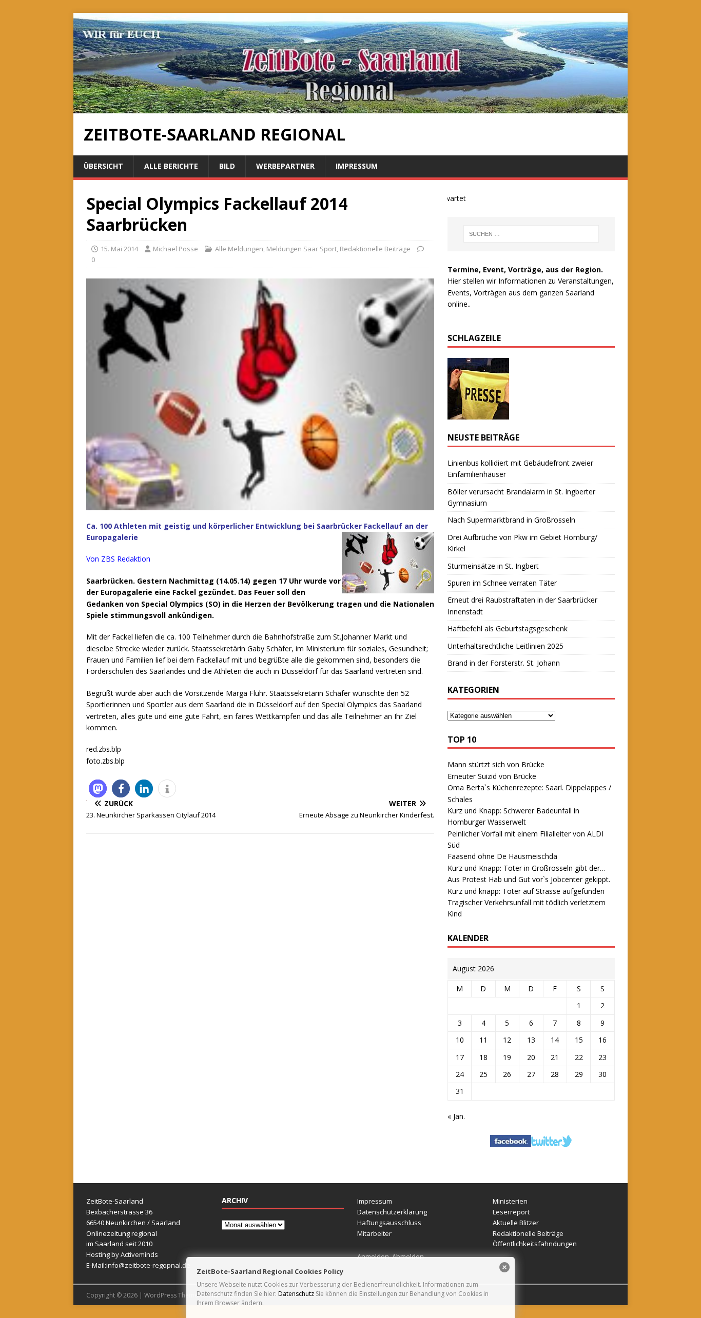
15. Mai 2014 (119, 248)
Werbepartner (285, 166)
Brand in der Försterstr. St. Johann (503, 663)
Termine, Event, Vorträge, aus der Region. (525, 269)
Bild (227, 166)
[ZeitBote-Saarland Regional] (350, 107)
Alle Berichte (171, 166)
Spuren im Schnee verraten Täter (502, 583)
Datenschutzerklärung (392, 1211)
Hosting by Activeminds (122, 1254)
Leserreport (511, 1211)
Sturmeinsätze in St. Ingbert (493, 566)
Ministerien (510, 1201)
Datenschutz (296, 1293)
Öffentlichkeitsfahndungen (535, 1243)
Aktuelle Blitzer (516, 1222)
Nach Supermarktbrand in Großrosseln (511, 520)
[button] (98, 788)
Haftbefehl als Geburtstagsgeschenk (507, 628)
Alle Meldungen (239, 248)
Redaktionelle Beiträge (375, 248)
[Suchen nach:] (531, 234)
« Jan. (456, 1116)
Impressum (357, 166)
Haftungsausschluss (389, 1222)
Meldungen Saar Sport (301, 248)
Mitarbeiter (374, 1233)
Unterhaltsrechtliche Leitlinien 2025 (505, 646)
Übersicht (103, 166)
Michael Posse (175, 248)
